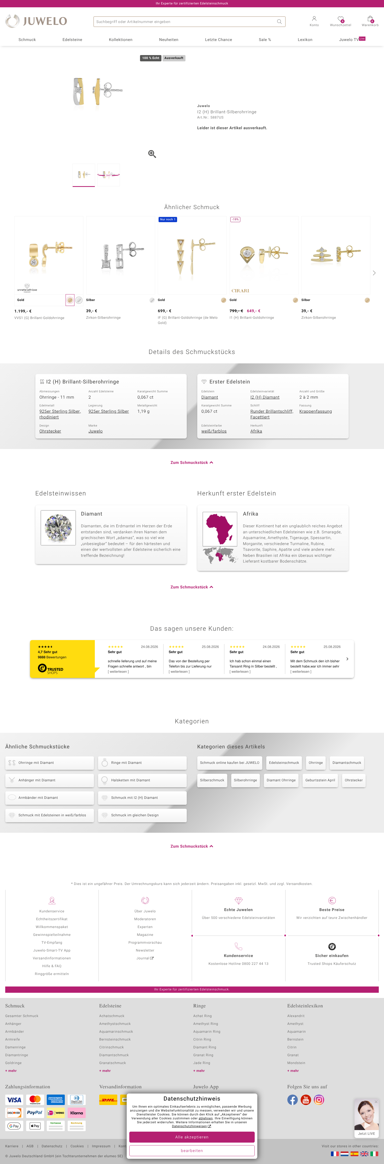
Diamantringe (16, 1055)
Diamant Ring (204, 1047)
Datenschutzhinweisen (189, 1126)
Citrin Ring (202, 1039)
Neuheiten (168, 40)
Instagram (319, 1100)
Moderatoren (145, 919)
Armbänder (14, 1031)
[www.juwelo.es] (354, 1153)
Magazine (145, 934)
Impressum (101, 1146)
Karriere (12, 1146)
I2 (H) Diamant (265, 397)
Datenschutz (52, 1146)
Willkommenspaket (52, 927)
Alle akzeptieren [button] (192, 1137)
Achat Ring (202, 1016)
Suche (280, 22)
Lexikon (305, 40)
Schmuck (27, 40)
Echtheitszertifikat (52, 919)
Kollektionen (120, 40)
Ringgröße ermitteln (52, 974)
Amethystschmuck (115, 1023)
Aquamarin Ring (206, 1031)
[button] (314, 22)
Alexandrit (296, 1016)
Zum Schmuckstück (189, 463)
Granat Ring (203, 1055)
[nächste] (373, 272)
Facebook (292, 1100)
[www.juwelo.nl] (344, 1153)
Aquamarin (296, 1031)
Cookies (77, 1146)
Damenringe (15, 1047)
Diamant (209, 397)
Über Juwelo (145, 911)
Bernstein (295, 1039)
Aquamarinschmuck (116, 1031)
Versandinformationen (52, 958)
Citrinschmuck (111, 1047)
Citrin (292, 1047)
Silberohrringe (245, 780)
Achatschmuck (112, 1016)
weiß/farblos (214, 431)
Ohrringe (316, 762)
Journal (143, 958)
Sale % (265, 40)
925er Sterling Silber (109, 411)
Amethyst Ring (205, 1023)
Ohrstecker (50, 431)
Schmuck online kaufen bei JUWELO (229, 762)
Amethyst (295, 1023)
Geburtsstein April (320, 780)
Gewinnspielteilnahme (52, 934)
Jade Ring (201, 1063)
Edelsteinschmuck (284, 762)
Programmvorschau (145, 942)
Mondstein (296, 1063)
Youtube (306, 1100)
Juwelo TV (352, 40)
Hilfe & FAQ (52, 966)
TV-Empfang (52, 942)
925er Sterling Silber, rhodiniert (60, 414)
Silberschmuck (212, 780)
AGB (29, 1146)
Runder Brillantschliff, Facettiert (272, 414)
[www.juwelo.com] (364, 1153)
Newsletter (145, 950)
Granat (293, 1055)
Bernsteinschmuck (115, 1039)
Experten (145, 927)
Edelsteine (72, 40)
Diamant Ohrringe (281, 780)
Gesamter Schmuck (21, 1016)
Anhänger (13, 1023)
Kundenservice (52, 911)
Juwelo (96, 431)
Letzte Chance (218, 40)
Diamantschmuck (347, 762)
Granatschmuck (112, 1063)
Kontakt (125, 1146)
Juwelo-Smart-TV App (52, 950)
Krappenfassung (315, 411)
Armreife (12, 1039)
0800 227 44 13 (255, 963)
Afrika (256, 431)
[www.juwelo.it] (374, 1153)
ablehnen (206, 1118)
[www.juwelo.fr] (335, 1153)
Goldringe (13, 1063)
